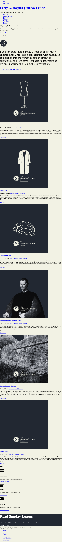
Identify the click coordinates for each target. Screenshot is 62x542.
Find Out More (3, 32)
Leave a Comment (24, 127)
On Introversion (4, 451)
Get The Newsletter (10, 69)
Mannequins (3, 125)
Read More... (3, 137)
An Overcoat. (3, 190)
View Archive (3, 495)
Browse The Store (4, 481)
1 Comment (21, 454)
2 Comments (22, 193)
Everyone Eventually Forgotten (8, 386)
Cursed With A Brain (5, 255)
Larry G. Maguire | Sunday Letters (22, 7)
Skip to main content (8, 2)
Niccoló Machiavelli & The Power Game (10, 320)
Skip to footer (6, 3)
